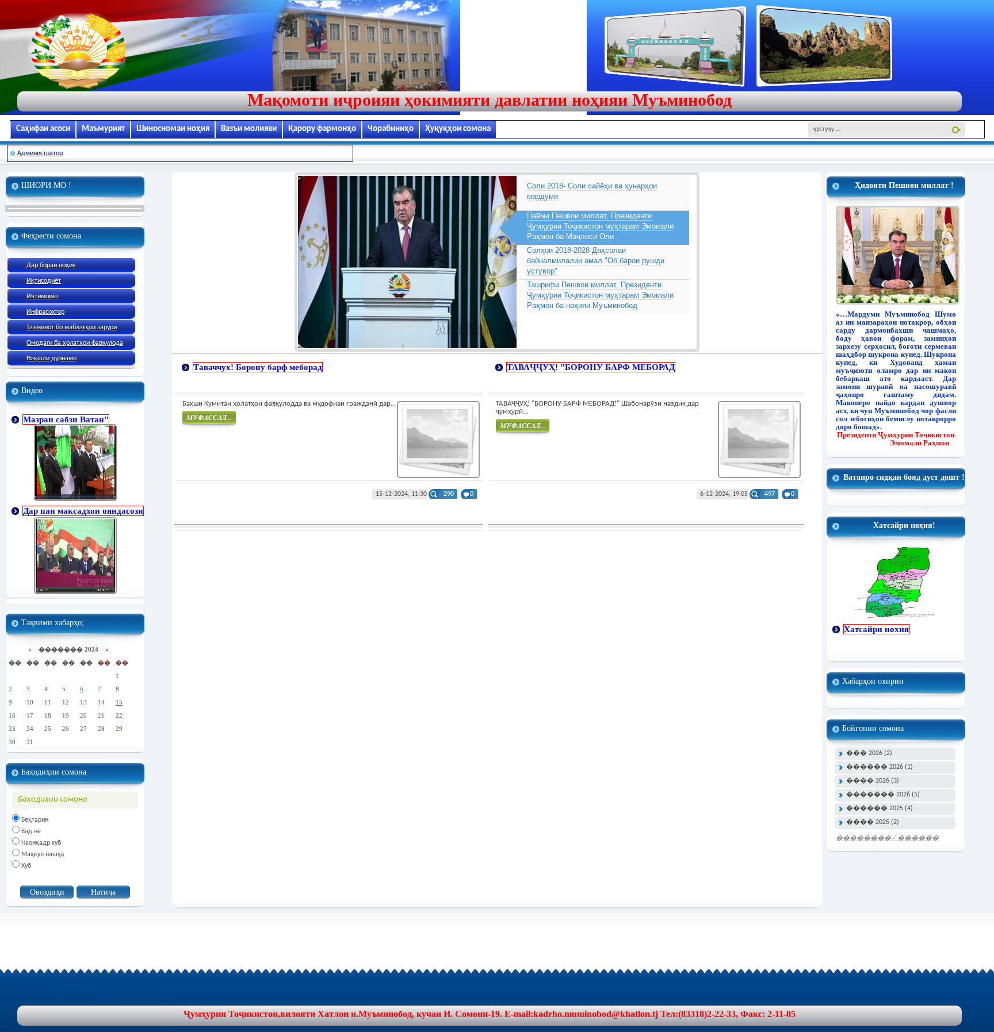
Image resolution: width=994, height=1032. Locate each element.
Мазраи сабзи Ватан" (66, 419)
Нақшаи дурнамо (51, 358)
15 (119, 702)
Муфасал (209, 419)
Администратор (40, 153)
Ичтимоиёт (42, 296)
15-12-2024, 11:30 (401, 494)
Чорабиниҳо (391, 129)
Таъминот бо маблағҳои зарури (71, 327)
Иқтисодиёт (43, 281)
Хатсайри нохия (876, 629)
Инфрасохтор (45, 312)
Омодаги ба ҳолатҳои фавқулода (74, 343)
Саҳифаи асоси (43, 129)
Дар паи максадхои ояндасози (83, 510)
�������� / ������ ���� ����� (887, 840)
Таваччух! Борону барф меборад (257, 367)
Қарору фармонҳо (322, 129)
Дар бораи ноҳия (51, 265)
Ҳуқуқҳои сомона (458, 129)
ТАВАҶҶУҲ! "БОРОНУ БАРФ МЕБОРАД (591, 367)
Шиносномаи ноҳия (172, 129)
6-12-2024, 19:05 (724, 494)
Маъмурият (103, 129)
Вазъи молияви (249, 129)
